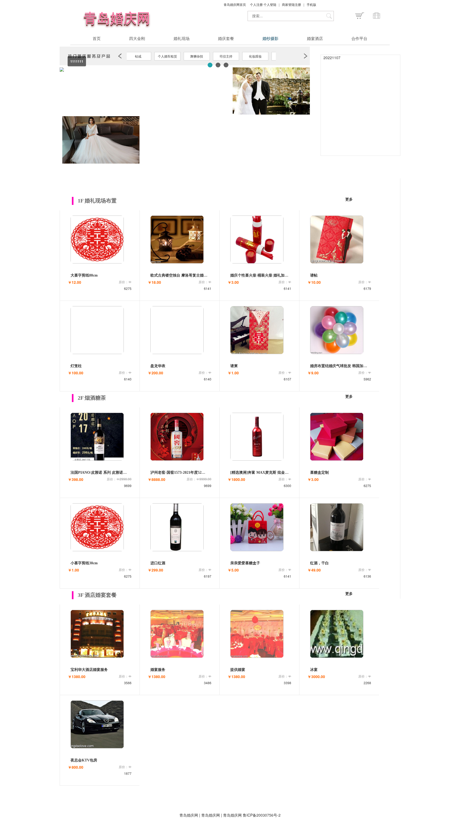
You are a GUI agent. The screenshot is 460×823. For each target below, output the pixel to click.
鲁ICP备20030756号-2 (262, 815)
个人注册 (257, 4)
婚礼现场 (182, 39)
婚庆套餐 (226, 39)
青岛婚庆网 (210, 815)
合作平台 (359, 39)
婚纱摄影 (270, 39)
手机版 (311, 4)
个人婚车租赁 (167, 56)
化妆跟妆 (255, 56)
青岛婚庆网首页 (235, 4)
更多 (349, 199)
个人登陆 (270, 4)
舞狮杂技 (196, 56)
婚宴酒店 (315, 39)
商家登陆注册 (292, 4)
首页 (97, 39)
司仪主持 (226, 56)
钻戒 (138, 56)
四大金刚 (137, 39)
